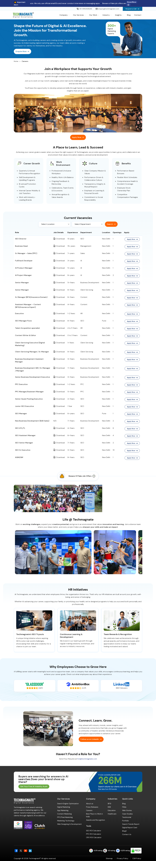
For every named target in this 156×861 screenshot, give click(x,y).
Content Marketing (64, 814)
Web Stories (127, 810)
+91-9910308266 (85, 9)
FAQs (124, 807)
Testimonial (126, 817)
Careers (89, 810)
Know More (131, 2)
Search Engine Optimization (68, 803)
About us (89, 803)
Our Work (93, 15)
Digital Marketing (63, 807)
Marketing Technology (65, 821)
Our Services (78, 15)
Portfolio (125, 821)
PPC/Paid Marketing (65, 817)
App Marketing (62, 810)
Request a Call (131, 9)
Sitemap (109, 858)
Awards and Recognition (95, 820)
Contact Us (126, 834)
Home (16, 61)
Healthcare (112, 814)
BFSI (109, 803)
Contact (137, 15)
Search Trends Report (130, 824)
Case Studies (127, 814)
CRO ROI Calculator (93, 837)
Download (60, 239)
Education (112, 810)
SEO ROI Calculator (93, 831)
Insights (118, 15)
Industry (106, 15)
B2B (109, 807)
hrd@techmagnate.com (87, 759)
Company (63, 15)
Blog (129, 15)
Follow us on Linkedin (90, 739)
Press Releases (92, 807)
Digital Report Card (129, 827)
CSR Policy (136, 858)
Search (110, 224)
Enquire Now (21, 51)
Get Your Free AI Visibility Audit (34, 786)
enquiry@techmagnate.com (108, 9)
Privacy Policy (122, 858)
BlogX (124, 831)
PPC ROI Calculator (93, 834)
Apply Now (76, 137)
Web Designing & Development (69, 824)
